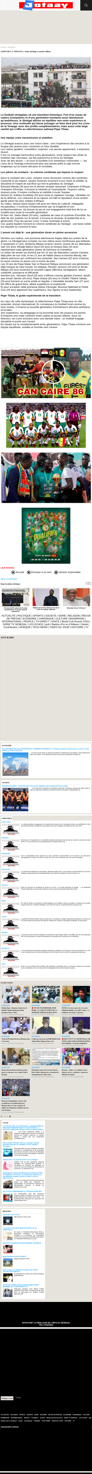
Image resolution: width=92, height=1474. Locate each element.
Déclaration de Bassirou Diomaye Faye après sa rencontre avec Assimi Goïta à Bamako (15, 1072)
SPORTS (38, 615)
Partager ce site (7, 1398)
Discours (5, 885)
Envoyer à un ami (41, 572)
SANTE (55, 621)
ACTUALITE (11, 47)
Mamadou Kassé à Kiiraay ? (76, 608)
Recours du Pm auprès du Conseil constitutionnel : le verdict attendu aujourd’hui (15, 609)
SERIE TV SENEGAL (15, 624)
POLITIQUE (24, 615)
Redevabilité (6, 853)
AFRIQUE (25, 627)
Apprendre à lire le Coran (11, 1214)
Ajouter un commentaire (9, 579)
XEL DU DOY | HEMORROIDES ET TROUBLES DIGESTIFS (22, 1191)
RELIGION (74, 615)
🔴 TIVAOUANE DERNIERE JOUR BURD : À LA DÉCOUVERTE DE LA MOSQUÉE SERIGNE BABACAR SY (44, 1010)
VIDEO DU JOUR (59, 627)
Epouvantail (6, 869)
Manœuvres (6, 948)
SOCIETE (50, 615)
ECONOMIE (30, 618)
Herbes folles (6, 822)
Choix (4, 964)
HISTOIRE (77, 627)
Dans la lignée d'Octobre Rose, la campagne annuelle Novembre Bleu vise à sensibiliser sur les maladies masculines (21, 1144)
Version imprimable (69, 572)
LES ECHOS (36, 624)
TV (87, 627)
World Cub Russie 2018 (75, 621)
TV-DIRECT (42, 621)
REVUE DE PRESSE (55, 1415)
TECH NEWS (40, 627)
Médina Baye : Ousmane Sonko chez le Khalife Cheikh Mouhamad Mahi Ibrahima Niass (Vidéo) (14, 1010)
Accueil (3, 47)
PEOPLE (29, 621)
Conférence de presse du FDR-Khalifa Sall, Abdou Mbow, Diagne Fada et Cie (46, 1040)
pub (47, 624)
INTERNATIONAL (12, 621)
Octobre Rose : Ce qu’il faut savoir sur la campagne (20, 1159)
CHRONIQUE (46, 618)
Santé (84, 624)
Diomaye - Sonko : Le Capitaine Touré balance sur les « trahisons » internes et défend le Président (75, 1072)
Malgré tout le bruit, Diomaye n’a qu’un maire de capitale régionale (46, 608)
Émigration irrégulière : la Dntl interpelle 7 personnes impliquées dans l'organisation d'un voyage (35, 786)
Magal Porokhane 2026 (21, 1259)
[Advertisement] (46, 27)
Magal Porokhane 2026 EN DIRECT (14, 1256)
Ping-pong (5, 838)
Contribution (10, 627)
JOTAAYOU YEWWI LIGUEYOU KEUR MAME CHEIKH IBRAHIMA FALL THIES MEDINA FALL (21, 1285)
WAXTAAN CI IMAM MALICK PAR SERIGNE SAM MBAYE (22, 1243)
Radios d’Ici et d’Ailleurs (65, 624)
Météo (4, 901)
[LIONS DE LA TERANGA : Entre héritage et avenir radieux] (46, 57)
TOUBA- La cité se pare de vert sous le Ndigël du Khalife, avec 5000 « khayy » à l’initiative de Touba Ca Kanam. (75, 1010)
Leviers (4, 916)
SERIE (62, 615)
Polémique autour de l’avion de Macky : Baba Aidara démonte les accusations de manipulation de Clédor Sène (45, 1072)
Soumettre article (10, 1427)
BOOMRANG (76, 618)
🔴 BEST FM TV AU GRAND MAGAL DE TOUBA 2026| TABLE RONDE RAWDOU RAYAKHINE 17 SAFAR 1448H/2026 (76, 1041)
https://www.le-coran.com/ (22, 1217)
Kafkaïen (5, 932)
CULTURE (61, 618)
